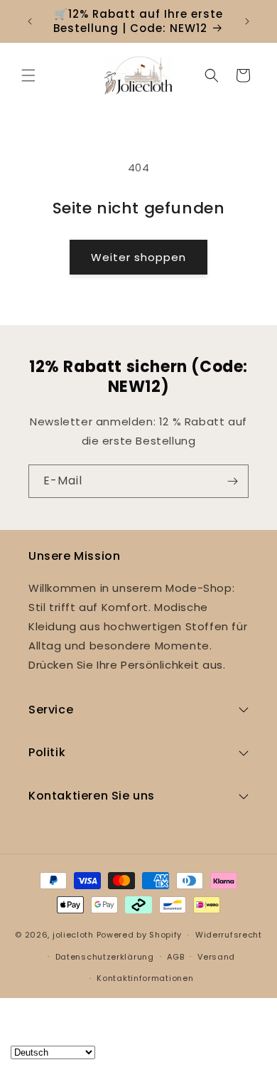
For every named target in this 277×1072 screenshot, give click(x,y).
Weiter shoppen (138, 257)
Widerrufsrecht (228, 934)
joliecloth (73, 934)
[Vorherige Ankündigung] (29, 21)
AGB (175, 956)
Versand (216, 956)
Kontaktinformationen (145, 978)
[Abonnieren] (232, 481)
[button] (28, 75)
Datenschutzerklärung (104, 956)
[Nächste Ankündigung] (247, 21)
